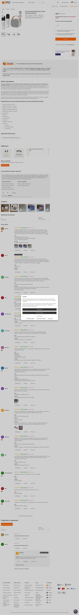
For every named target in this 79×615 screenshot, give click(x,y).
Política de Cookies (30, 318)
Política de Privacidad (41, 318)
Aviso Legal (50, 318)
